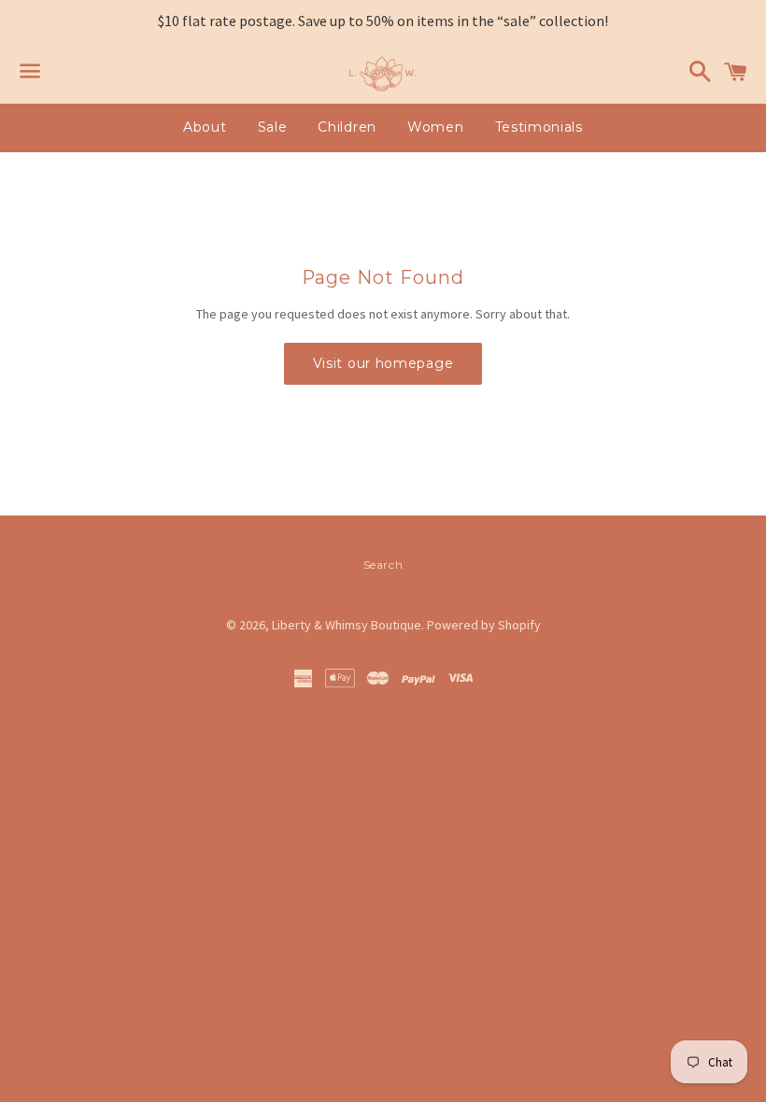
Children (347, 127)
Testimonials (539, 127)
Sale (273, 127)
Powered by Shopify (484, 624)
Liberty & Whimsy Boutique (346, 624)
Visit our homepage (383, 363)
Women (435, 127)
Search (383, 565)
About (205, 127)
